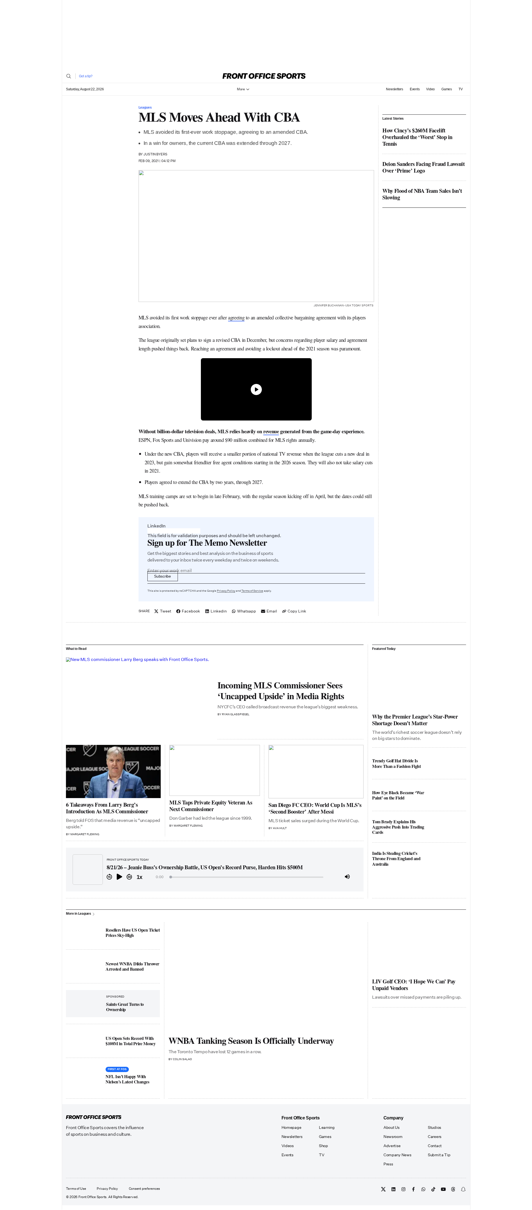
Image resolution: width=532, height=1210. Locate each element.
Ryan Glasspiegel (235, 714)
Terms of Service (252, 591)
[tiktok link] (433, 1189)
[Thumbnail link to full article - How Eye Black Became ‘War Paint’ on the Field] (448, 795)
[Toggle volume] (347, 877)
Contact (435, 1145)
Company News (397, 1154)
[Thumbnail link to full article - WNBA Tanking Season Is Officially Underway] (266, 977)
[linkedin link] (393, 1189)
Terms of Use (76, 1189)
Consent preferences (144, 1189)
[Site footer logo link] (93, 1117)
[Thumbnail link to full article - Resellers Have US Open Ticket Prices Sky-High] (84, 932)
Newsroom (393, 1136)
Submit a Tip (439, 1154)
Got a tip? (86, 76)
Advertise (391, 1145)
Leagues (145, 107)
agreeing (236, 317)
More (241, 89)
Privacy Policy (226, 591)
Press (388, 1164)
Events (415, 89)
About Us (391, 1127)
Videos (288, 1145)
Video (430, 89)
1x (139, 877)
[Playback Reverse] (109, 877)
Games (446, 89)
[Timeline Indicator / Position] (170, 877)
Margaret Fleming (84, 834)
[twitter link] (383, 1189)
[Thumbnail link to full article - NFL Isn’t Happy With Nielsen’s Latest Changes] (84, 1075)
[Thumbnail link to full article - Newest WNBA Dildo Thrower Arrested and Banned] (84, 966)
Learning (327, 1127)
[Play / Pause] (119, 877)
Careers (434, 1136)
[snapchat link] (463, 1189)
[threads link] (453, 1189)
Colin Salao (182, 1059)
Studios (434, 1127)
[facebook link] (413, 1189)
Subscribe (162, 576)
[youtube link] (443, 1189)
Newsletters (394, 89)
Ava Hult (280, 828)
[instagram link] (403, 1189)
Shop (323, 1145)
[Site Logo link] (264, 76)
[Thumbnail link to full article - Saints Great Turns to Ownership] (86, 1003)
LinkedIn (156, 526)
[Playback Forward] (129, 877)
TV (461, 89)
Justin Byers (155, 154)
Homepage (291, 1127)
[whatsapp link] (423, 1189)
